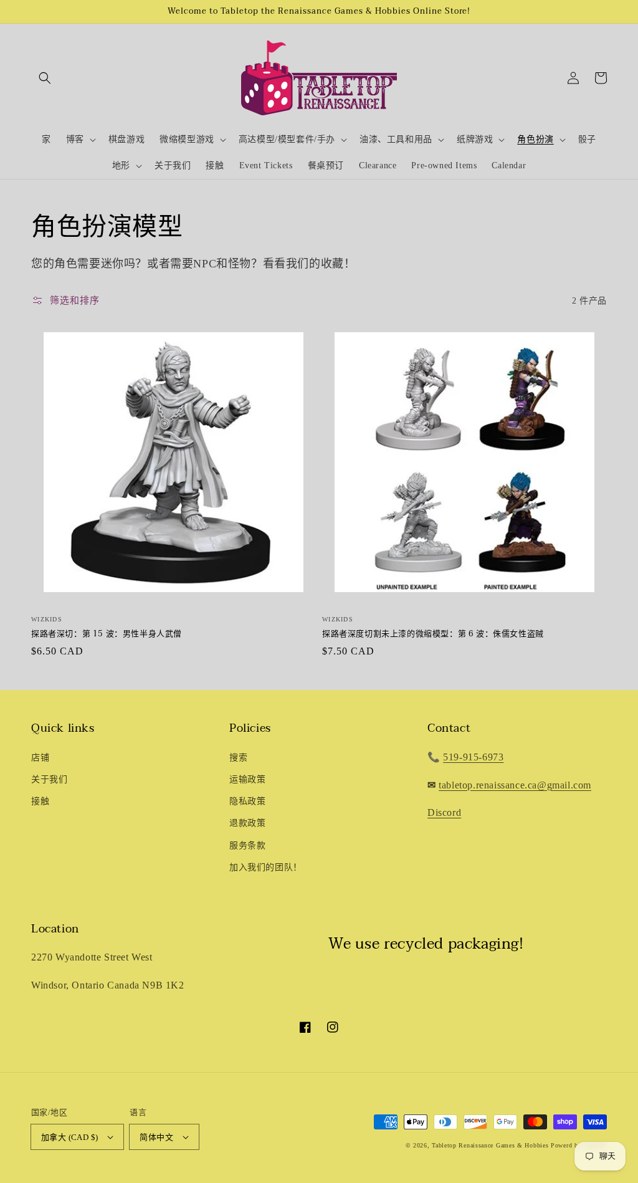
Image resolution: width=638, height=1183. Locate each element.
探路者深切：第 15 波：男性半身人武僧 (106, 633)
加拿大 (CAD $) (69, 1137)
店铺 (40, 757)
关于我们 (49, 779)
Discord (444, 812)
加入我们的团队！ (265, 867)
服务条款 (247, 845)
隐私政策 (247, 801)
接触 (40, 801)
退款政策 (247, 823)
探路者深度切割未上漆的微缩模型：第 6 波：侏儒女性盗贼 (433, 633)
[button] (45, 78)
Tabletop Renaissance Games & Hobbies (490, 1145)
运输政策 (247, 779)
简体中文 (156, 1137)
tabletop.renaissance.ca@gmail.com (515, 785)
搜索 (238, 757)
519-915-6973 (473, 757)
